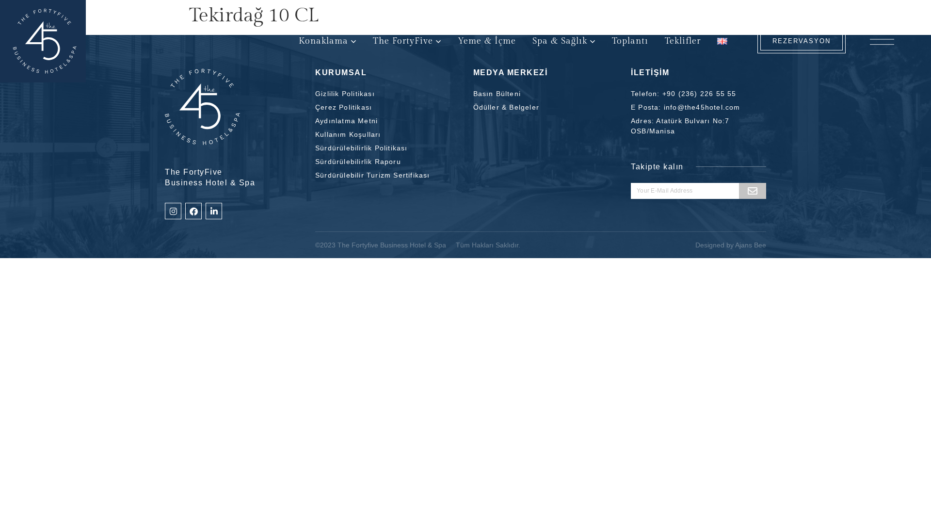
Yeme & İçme (487, 41)
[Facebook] (193, 211)
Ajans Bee (750, 245)
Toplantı (630, 41)
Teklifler (683, 41)
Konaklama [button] (323, 41)
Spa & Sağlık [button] (559, 41)
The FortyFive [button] (403, 41)
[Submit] (752, 191)
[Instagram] (173, 211)
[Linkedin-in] (214, 211)
